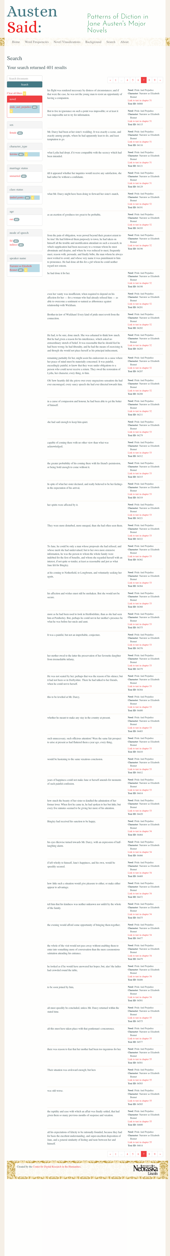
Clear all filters (16, 93)
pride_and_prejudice (20, 107)
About (124, 42)
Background (93, 42)
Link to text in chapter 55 (140, 1017)
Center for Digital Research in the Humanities (57, 1166)
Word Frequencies (37, 42)
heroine (13, 154)
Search (110, 42)
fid (11, 240)
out (11, 219)
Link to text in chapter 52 (140, 203)
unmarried (15, 176)
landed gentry (17, 197)
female (13, 132)
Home (16, 42)
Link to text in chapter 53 (140, 431)
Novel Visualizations (67, 42)
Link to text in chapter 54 (140, 831)
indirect (13, 244)
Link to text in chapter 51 (140, 100)
